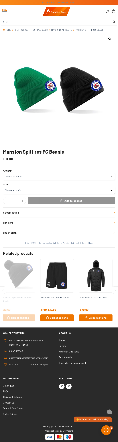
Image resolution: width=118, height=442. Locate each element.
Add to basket (73, 200)
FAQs (5, 391)
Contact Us (8, 402)
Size (5, 184)
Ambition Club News (69, 351)
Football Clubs (40, 30)
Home (8, 30)
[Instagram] (69, 386)
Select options (22, 317)
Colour (7, 171)
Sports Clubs (21, 30)
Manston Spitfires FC (61, 30)
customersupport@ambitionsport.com (28, 357)
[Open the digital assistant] (106, 430)
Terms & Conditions (13, 408)
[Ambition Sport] (56, 11)
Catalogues (8, 385)
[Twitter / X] (62, 386)
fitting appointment (59, 2)
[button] (109, 39)
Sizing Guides (10, 414)
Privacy (62, 345)
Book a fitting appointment (72, 363)
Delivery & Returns (12, 397)
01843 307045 (16, 351)
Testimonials (65, 357)
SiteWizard (68, 430)
